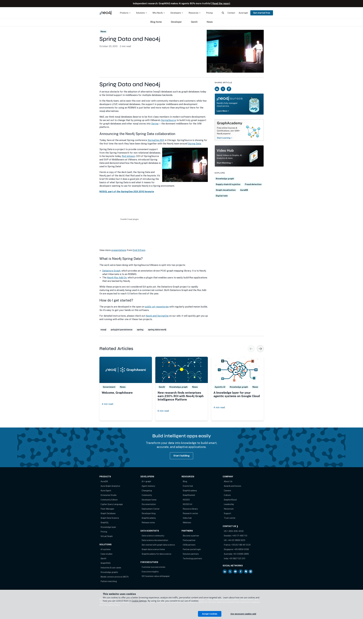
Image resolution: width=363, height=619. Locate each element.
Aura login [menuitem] (243, 13)
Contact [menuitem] (231, 13)
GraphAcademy (149, 518)
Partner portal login (192, 549)
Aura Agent (106, 490)
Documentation (149, 504)
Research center (190, 513)
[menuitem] (125, 12)
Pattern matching (109, 581)
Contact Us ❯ (230, 526)
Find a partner (189, 540)
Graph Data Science (110, 518)
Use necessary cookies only (243, 613)
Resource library (190, 509)
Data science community (153, 536)
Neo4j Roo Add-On (117, 277)
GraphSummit (189, 495)
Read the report (221, 3)
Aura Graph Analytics (110, 486)
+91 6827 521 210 (237, 558)
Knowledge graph (225, 179)
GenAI (103, 558)
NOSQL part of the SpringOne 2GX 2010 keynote (126, 191)
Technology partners (192, 558)
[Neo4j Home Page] (105, 13)
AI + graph (146, 481)
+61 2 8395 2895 (241, 554)
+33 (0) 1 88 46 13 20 (241, 545)
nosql (103, 329)
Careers (227, 490)
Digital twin (222, 196)
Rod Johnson (128, 156)
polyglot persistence (121, 329)
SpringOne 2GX (156, 140)
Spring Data (194, 143)
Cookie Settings (139, 600)
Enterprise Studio (109, 495)
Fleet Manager (107, 509)
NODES (186, 500)
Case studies (106, 554)
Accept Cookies (209, 613)
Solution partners (191, 554)
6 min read (163, 411)
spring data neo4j (157, 329)
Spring (154, 123)
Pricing (104, 532)
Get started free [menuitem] (261, 13)
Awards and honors (232, 486)
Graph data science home (153, 549)
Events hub (188, 486)
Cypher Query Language (112, 504)
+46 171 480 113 (239, 536)
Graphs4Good (230, 500)
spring (140, 329)
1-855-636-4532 (235, 531)
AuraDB (244, 190)
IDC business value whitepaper (156, 576)
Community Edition (109, 500)
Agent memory (148, 486)
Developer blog (149, 513)
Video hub (187, 518)
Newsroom (229, 509)
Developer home (149, 500)
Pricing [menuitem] (209, 13)
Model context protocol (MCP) (115, 577)
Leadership (229, 504)
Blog (185, 481)
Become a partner (191, 536)
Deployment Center (151, 509)
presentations (118, 250)
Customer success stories (153, 567)
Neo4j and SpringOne (157, 315)
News (103, 31)
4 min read (107, 404)
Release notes (148, 522)
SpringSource (168, 120)
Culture (227, 495)
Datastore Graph (111, 270)
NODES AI (187, 504)
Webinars (187, 522)
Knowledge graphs (109, 572)
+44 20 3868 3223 (236, 540)
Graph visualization (226, 190)
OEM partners (189, 545)
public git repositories (157, 306)
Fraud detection (253, 184)
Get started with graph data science (158, 545)
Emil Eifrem (139, 250)
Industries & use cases (111, 567)
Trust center (229, 518)
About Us (228, 481)
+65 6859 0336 (241, 549)
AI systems (106, 549)
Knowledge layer (108, 527)
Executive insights (150, 571)
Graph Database (108, 513)
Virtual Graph (107, 536)
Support (227, 513)
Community (147, 495)
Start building (181, 455)
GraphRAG (105, 563)
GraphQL (105, 522)
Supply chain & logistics (228, 184)
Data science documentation (155, 540)
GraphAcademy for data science (156, 554)
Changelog (147, 490)
